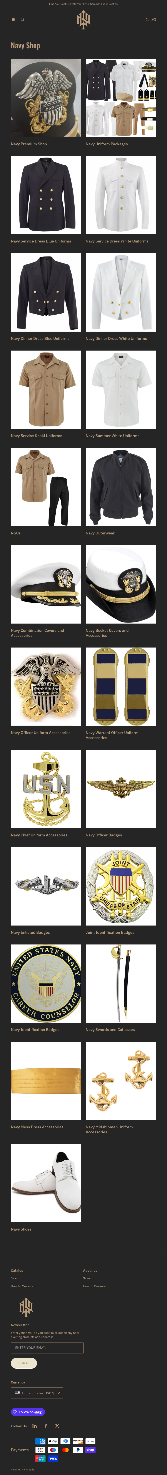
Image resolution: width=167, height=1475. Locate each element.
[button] (13, 19)
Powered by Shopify (22, 1469)
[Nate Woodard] (83, 19)
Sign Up (24, 1363)
